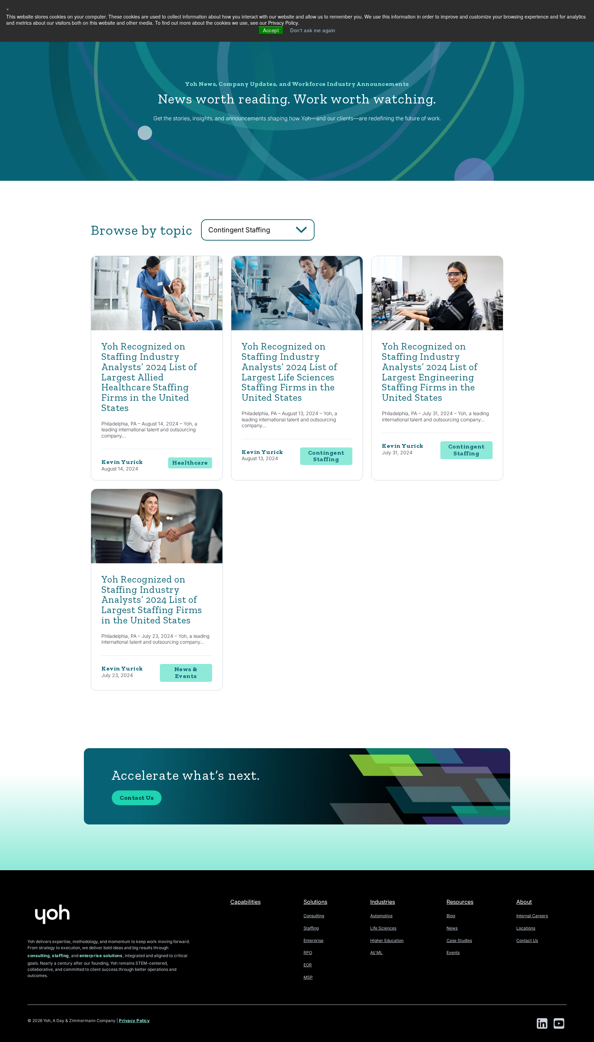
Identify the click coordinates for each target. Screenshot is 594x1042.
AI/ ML (376, 952)
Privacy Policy (134, 1020)
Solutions (315, 901)
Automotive (381, 915)
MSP (308, 977)
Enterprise (313, 940)
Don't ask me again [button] (313, 30)
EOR (308, 964)
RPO (308, 952)
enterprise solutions (101, 955)
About (524, 901)
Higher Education (387, 940)
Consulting (314, 915)
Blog (451, 915)
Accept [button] (271, 30)
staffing (60, 955)
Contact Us (137, 797)
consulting (39, 955)
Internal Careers (532, 915)
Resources (460, 901)
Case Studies (459, 940)
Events (453, 952)
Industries (382, 901)
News (452, 928)
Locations (525, 928)
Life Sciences (383, 928)
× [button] (7, 8)
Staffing (311, 928)
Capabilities (245, 901)
